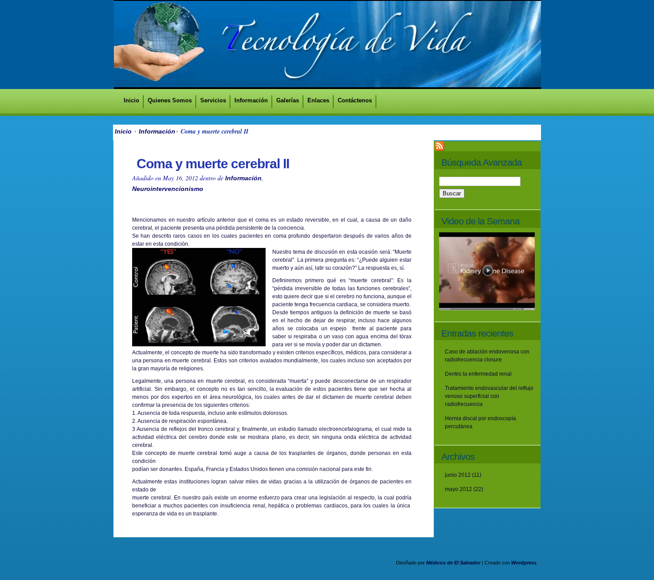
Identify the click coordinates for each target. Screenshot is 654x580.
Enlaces (318, 100)
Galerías (287, 100)
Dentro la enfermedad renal (478, 374)
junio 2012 (458, 475)
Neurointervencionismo (167, 188)
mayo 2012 (458, 489)
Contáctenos (355, 100)
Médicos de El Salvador (453, 562)
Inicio (131, 100)
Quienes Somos (170, 100)
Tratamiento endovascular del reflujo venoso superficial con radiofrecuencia (489, 396)
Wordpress (524, 562)
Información (251, 100)
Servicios (213, 100)
